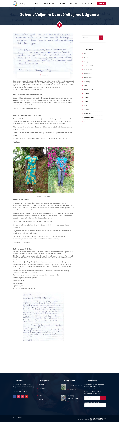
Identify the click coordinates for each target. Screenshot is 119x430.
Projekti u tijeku (88, 73)
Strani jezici (87, 62)
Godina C (86, 101)
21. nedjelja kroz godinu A (75, 386)
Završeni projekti (88, 66)
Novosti (86, 58)
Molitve (86, 122)
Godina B (86, 97)
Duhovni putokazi (88, 89)
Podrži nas (42, 388)
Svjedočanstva (88, 69)
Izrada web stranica (83, 419)
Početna (38, 3)
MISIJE (54, 3)
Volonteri (86, 109)
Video (84, 3)
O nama (90, 3)
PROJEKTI (63, 3)
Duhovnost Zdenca (89, 117)
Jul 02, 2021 (45, 75)
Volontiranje (87, 81)
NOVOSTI (47, 3)
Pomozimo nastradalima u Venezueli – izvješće (73, 396)
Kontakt (101, 3)
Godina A (86, 93)
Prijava (102, 398)
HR (85, 54)
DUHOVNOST (74, 3)
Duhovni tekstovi (88, 77)
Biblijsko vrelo (87, 113)
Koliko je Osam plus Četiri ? (91, 402)
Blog (40, 395)
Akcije (85, 85)
